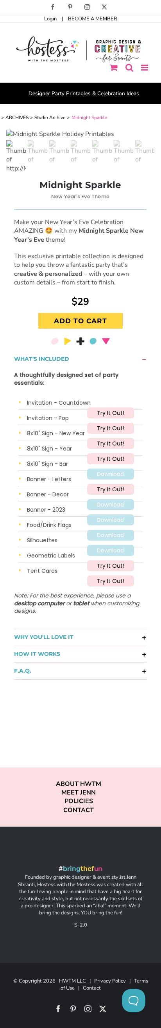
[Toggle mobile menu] (145, 67)
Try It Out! (110, 413)
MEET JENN (78, 792)
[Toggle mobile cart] (114, 67)
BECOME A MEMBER (92, 18)
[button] (80, 359)
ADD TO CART (80, 321)
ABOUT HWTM (78, 784)
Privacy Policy (110, 981)
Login (50, 18)
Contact (92, 988)
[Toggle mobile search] (129, 67)
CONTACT (78, 810)
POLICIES (78, 801)
